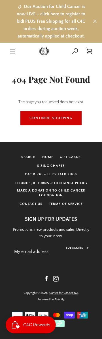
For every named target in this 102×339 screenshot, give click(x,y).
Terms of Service (66, 204)
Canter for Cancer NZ (63, 293)
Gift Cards (70, 157)
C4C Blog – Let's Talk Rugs (51, 174)
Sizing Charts (51, 166)
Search (28, 157)
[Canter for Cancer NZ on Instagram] (56, 278)
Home (47, 157)
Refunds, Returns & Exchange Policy (51, 183)
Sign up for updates (51, 219)
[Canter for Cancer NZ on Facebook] (46, 278)
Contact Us (31, 204)
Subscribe (74, 247)
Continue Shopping (51, 118)
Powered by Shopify (51, 299)
